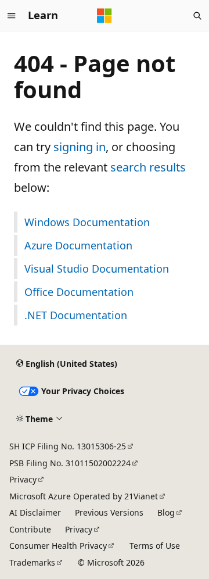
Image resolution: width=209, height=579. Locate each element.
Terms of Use (154, 545)
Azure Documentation (78, 245)
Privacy (23, 479)
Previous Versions (109, 512)
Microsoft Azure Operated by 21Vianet (83, 496)
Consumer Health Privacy (58, 545)
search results (148, 167)
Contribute (30, 529)
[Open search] (197, 15)
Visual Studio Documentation (96, 269)
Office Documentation (79, 292)
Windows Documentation (87, 222)
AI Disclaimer (35, 512)
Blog (166, 512)
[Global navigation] (11, 15)
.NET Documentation (75, 315)
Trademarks (32, 562)
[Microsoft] (104, 15)
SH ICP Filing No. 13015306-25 (67, 446)
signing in (79, 147)
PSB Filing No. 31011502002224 (70, 463)
